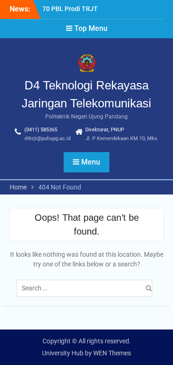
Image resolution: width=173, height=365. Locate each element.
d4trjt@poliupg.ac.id (47, 138)
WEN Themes (112, 353)
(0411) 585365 (40, 130)
